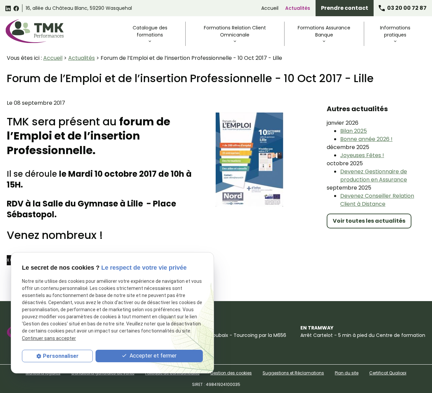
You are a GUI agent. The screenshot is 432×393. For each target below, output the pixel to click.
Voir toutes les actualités (369, 221)
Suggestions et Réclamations (293, 373)
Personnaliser (61, 356)
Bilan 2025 (353, 131)
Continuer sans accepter (49, 338)
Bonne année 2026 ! (366, 139)
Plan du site (346, 373)
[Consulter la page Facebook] (16, 8)
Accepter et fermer (152, 355)
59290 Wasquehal (79, 8)
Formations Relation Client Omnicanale (235, 31)
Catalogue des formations (150, 31)
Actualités (297, 8)
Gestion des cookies (231, 373)
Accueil (269, 8)
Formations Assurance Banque (324, 31)
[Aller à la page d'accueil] (34, 31)
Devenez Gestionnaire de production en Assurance (373, 175)
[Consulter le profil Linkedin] (8, 8)
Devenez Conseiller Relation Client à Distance (377, 200)
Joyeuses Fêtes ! (362, 155)
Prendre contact (344, 8)
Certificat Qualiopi (387, 373)
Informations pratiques (395, 31)
